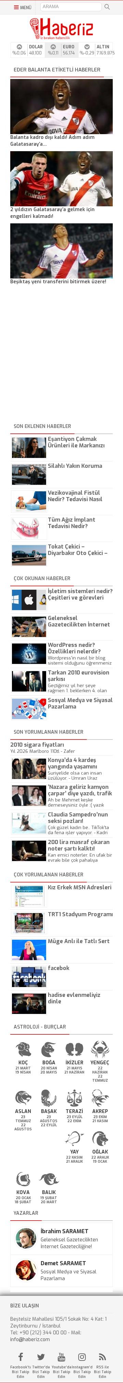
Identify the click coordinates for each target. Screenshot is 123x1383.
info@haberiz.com (30, 1339)
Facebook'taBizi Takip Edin (20, 1372)
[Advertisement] (61, 355)
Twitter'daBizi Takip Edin (41, 1372)
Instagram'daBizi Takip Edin (82, 1372)
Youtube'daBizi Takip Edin (61, 1372)
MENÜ (25, 8)
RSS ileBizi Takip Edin (102, 1372)
